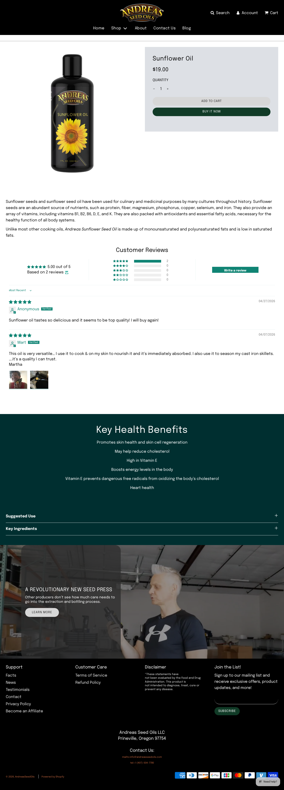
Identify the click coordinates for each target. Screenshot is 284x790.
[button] (121, 261)
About (141, 28)
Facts (11, 675)
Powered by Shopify (53, 777)
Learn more (42, 612)
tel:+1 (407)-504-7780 (142, 763)
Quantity (160, 80)
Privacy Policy (18, 704)
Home (99, 28)
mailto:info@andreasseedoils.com (142, 757)
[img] (20, 302)
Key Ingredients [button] (21, 529)
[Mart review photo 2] (39, 380)
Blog (186, 28)
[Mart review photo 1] (18, 380)
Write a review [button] (235, 270)
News (11, 683)
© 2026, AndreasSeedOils (20, 777)
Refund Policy (88, 683)
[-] (154, 89)
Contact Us (164, 28)
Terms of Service (91, 675)
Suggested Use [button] (21, 516)
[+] (167, 89)
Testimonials (18, 690)
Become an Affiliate (24, 711)
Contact (13, 697)
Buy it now (211, 111)
